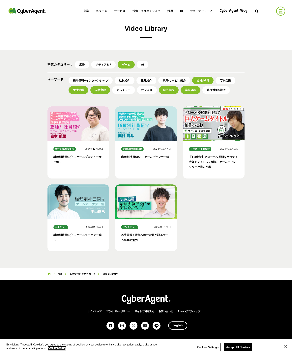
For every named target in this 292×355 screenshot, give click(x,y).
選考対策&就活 (216, 90)
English (177, 325)
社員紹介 (124, 80)
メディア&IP (103, 64)
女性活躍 (78, 90)
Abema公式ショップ (189, 311)
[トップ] (49, 274)
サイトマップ (94, 311)
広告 (82, 64)
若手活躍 (225, 80)
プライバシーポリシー (118, 311)
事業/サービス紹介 (174, 80)
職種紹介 (146, 80)
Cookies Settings (208, 347)
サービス (119, 11)
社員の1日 (202, 80)
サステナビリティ (201, 11)
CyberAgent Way (233, 11)
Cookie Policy (56, 348)
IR (181, 11)
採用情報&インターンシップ (90, 80)
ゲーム (126, 64)
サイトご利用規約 (144, 311)
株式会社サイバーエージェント (27, 11)
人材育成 (100, 90)
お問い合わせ (166, 311)
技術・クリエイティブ (146, 11)
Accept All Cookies (238, 347)
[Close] (285, 346)
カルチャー (124, 90)
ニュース (101, 11)
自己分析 (168, 90)
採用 (170, 11)
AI (142, 64)
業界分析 (190, 90)
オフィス (146, 90)
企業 (86, 11)
